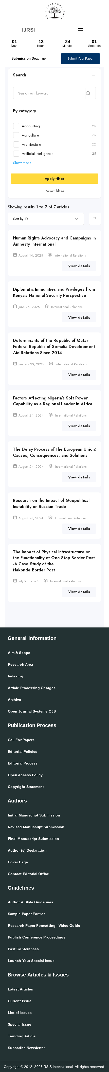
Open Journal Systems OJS (32, 711)
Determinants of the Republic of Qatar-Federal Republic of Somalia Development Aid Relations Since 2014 (54, 346)
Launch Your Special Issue (31, 961)
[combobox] (46, 219)
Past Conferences (23, 949)
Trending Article (21, 1036)
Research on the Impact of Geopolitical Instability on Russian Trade (51, 503)
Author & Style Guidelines (30, 902)
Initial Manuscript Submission (34, 815)
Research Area (20, 664)
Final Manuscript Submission (33, 839)
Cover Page (18, 862)
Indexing (15, 676)
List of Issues (20, 1013)
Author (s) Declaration (27, 850)
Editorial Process (23, 763)
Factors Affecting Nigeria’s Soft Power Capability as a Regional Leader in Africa (52, 401)
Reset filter (55, 191)
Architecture (59, 144)
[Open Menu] (80, 30)
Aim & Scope (19, 653)
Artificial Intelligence (59, 153)
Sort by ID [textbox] (20, 218)
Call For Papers (21, 740)
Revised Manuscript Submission (36, 827)
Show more (22, 162)
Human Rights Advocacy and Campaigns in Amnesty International (54, 241)
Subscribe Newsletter (26, 1048)
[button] (54, 75)
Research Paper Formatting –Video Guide (44, 925)
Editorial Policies (22, 751)
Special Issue (19, 1024)
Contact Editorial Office (28, 874)
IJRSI (28, 30)
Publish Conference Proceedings (36, 937)
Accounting (59, 126)
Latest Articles (20, 989)
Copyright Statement (26, 787)
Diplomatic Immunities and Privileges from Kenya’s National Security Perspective (54, 292)
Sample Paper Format (26, 914)
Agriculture (59, 135)
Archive (14, 700)
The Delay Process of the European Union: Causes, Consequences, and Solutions (54, 452)
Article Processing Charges (32, 688)
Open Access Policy (25, 775)
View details (79, 266)
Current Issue (19, 1001)
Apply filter (54, 178)
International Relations (70, 255)
